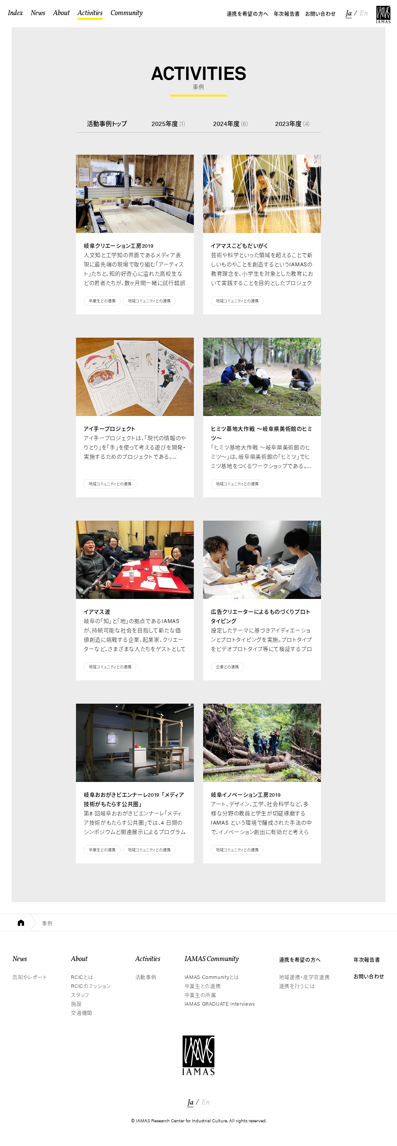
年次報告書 (367, 959)
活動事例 (146, 976)
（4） (293, 123)
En (363, 13)
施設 (76, 1003)
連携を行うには (297, 985)
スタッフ (80, 994)
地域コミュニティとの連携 (149, 301)
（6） (231, 123)
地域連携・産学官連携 (304, 976)
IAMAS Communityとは (212, 976)
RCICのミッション (91, 985)
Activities (148, 959)
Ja (349, 13)
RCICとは (82, 976)
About (79, 959)
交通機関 (81, 1012)
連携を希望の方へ (300, 959)
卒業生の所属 (200, 994)
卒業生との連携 (102, 301)
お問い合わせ (369, 976)
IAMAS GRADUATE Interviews (220, 1003)
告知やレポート (29, 976)
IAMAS (383, 14)
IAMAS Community (212, 959)
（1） (169, 123)
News (19, 959)
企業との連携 (227, 667)
